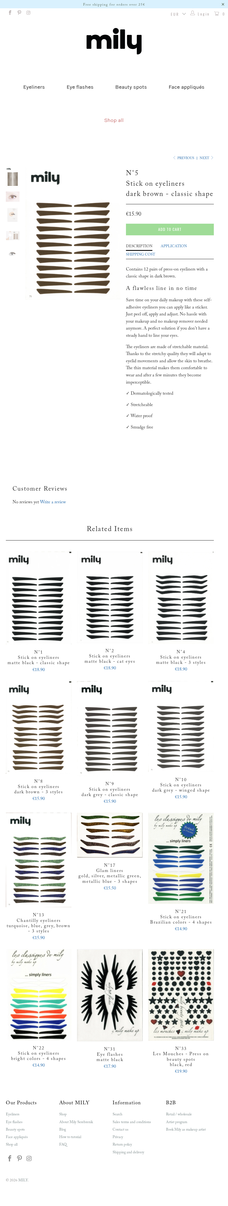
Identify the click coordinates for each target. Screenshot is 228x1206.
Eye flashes (80, 87)
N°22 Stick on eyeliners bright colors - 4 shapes (38, 994)
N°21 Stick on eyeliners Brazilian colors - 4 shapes (181, 858)
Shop (63, 1114)
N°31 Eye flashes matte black (110, 995)
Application (174, 246)
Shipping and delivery (128, 1152)
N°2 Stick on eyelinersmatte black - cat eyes (110, 597)
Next (205, 158)
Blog (62, 1129)
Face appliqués (187, 87)
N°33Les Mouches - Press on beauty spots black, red (181, 995)
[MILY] (114, 41)
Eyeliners (34, 87)
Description (139, 246)
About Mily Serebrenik (76, 1122)
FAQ (63, 1144)
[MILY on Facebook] (10, 14)
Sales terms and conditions (132, 1122)
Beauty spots (131, 87)
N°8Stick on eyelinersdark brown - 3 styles (38, 727)
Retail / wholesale (179, 1114)
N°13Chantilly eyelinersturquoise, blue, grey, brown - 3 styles (38, 860)
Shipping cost (140, 254)
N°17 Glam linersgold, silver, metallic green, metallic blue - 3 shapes (110, 835)
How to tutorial (70, 1137)
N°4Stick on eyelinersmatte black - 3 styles (181, 598)
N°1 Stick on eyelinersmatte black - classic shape (38, 598)
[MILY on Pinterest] (19, 14)
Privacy (118, 1137)
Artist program (176, 1122)
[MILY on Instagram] (28, 14)
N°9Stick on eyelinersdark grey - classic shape (110, 728)
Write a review (53, 502)
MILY (23, 1180)
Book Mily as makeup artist (186, 1129)
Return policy (122, 1144)
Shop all (114, 120)
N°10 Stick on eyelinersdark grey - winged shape (181, 726)
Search (117, 1114)
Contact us (120, 1129)
